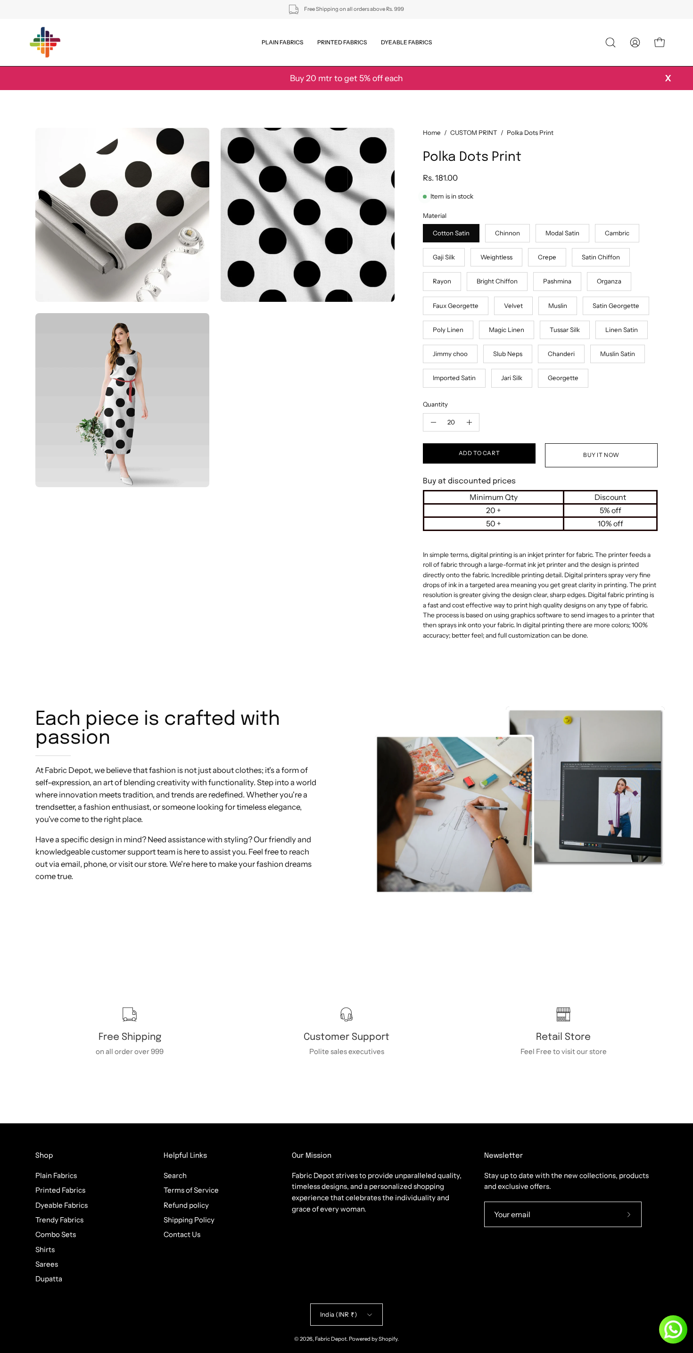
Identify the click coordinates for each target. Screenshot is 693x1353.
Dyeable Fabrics (61, 1204)
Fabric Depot (330, 1339)
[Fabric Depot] (44, 42)
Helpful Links (185, 1156)
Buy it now (601, 454)
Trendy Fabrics (59, 1219)
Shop (44, 1156)
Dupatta (48, 1278)
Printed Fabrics (60, 1190)
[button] (610, 42)
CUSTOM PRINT (473, 132)
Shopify (388, 1339)
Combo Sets (55, 1234)
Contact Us (182, 1234)
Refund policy (186, 1204)
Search (175, 1175)
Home (432, 132)
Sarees (46, 1264)
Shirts (45, 1249)
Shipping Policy (189, 1219)
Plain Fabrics (56, 1175)
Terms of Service (191, 1190)
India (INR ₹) (338, 1314)
